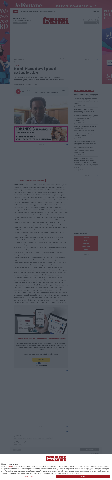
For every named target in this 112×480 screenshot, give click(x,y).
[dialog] (56, 467)
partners (10, 466)
